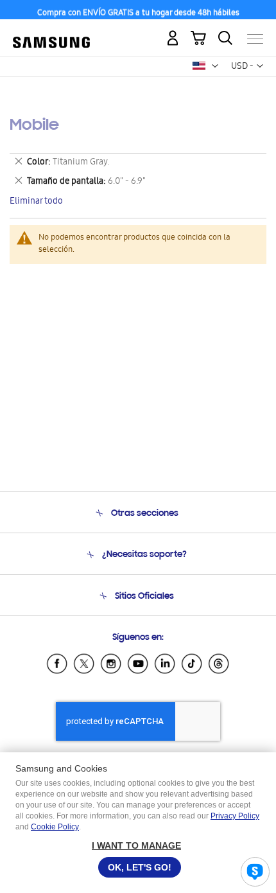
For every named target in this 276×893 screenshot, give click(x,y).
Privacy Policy (235, 815)
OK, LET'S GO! (139, 867)
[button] (215, 66)
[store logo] (51, 33)
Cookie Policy (55, 826)
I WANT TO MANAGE (136, 845)
